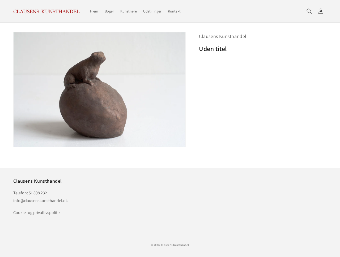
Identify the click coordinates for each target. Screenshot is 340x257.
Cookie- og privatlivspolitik (37, 212)
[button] (309, 11)
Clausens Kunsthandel (222, 36)
